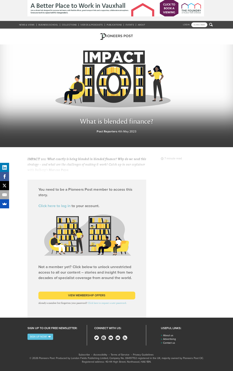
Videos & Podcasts (91, 25)
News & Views (27, 25)
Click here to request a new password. (107, 303)
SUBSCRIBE (199, 24)
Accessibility (100, 355)
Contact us (169, 342)
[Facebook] (103, 337)
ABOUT (141, 25)
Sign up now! (39, 336)
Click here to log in (54, 206)
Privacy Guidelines (143, 355)
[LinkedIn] (4, 167)
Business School (48, 25)
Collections (69, 25)
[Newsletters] (118, 337)
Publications (114, 25)
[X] (4, 185)
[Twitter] (96, 337)
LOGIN (186, 24)
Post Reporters (107, 131)
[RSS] (125, 337)
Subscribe (84, 355)
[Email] (4, 194)
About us (168, 335)
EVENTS (130, 25)
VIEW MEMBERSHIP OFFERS (86, 295)
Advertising (169, 339)
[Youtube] (110, 337)
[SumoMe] (4, 203)
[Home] (116, 36)
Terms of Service (120, 355)
